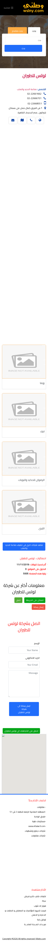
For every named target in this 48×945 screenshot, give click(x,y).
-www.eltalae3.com (37, 826)
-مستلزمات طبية (39, 821)
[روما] (24, 361)
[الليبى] (24, 507)
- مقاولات (41, 807)
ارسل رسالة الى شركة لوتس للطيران (24, 709)
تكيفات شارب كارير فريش (35, 896)
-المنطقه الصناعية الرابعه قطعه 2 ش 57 (28, 812)
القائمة (7, 7)
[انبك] (24, 410)
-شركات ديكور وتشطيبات (35, 831)
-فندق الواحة (40, 817)
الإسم (37, 643)
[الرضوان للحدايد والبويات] (24, 458)
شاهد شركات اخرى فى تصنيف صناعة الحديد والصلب (24, 546)
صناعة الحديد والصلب (27, 89)
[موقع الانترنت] (40, 120)
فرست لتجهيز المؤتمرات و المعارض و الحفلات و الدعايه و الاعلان (25, 913)
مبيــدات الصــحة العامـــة (35, 924)
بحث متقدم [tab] (17, 31)
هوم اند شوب (40, 906)
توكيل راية (41, 920)
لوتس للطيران (34, 75)
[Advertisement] (25, 233)
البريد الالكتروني (32, 658)
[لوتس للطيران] (22, 120)
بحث (23, 48)
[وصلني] (33, 7)
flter (44, 901)
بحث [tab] (34, 31)
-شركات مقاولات (38, 836)
